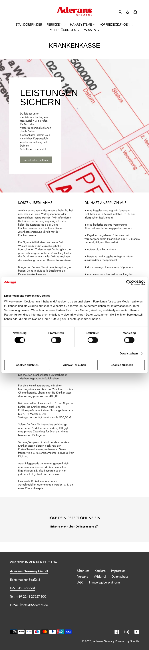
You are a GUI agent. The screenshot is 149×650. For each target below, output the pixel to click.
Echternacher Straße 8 (25, 579)
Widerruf (100, 576)
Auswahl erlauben (74, 364)
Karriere (100, 570)
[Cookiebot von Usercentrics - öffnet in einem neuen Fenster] (129, 282)
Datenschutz (120, 576)
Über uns (83, 570)
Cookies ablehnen (27, 364)
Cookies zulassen (122, 364)
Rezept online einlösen (36, 160)
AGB (80, 582)
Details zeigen (129, 353)
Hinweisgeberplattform (104, 582)
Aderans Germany (103, 641)
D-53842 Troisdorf (22, 588)
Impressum (118, 570)
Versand (82, 576)
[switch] (56, 340)
